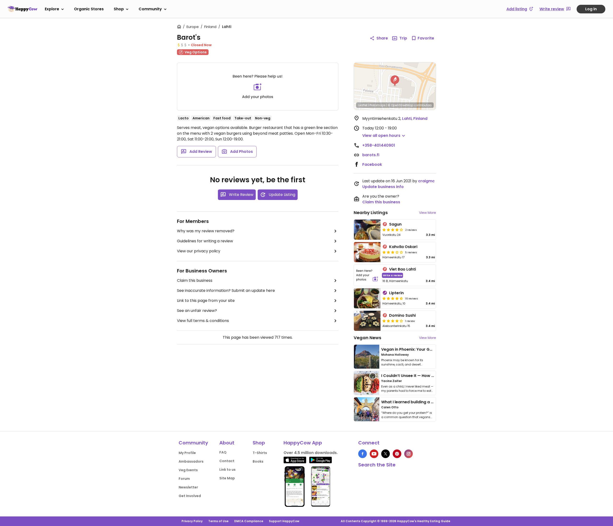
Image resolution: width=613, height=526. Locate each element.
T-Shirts (260, 452)
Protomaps (377, 105)
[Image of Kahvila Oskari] (367, 252)
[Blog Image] (366, 357)
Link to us (227, 469)
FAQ (223, 452)
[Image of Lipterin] (367, 298)
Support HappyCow (284, 521)
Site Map (227, 478)
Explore (52, 9)
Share (382, 38)
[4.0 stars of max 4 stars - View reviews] (392, 229)
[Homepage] (22, 9)
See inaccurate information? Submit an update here (226, 290)
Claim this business (194, 280)
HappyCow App (303, 442)
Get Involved (190, 495)
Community (150, 9)
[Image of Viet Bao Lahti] (367, 275)
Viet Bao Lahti (402, 269)
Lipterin (396, 293)
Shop (119, 9)
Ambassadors (191, 461)
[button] (395, 80)
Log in (591, 9)
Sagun (395, 224)
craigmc (426, 181)
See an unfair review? (197, 310)
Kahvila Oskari (403, 246)
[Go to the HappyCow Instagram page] (408, 453)
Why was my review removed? (205, 231)
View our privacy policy (198, 251)
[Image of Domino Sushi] (367, 321)
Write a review (392, 275)
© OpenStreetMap (400, 105)
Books (258, 461)
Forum (184, 478)
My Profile (187, 452)
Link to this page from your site (206, 300)
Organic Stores (89, 9)
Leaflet (362, 105)
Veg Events (188, 470)
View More (427, 212)
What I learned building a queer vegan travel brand (431, 402)
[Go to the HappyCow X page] (385, 453)
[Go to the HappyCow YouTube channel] (374, 453)
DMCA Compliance (248, 521)
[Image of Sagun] (367, 230)
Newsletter (188, 487)
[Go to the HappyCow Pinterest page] (397, 453)
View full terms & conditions (203, 320)
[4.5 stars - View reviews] (392, 298)
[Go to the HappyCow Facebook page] (362, 453)
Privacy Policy (192, 521)
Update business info (383, 186)
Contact (226, 461)
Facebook (372, 164)
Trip (403, 38)
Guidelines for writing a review (205, 241)
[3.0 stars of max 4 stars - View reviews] (392, 252)
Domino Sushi (402, 315)
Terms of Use (218, 521)
